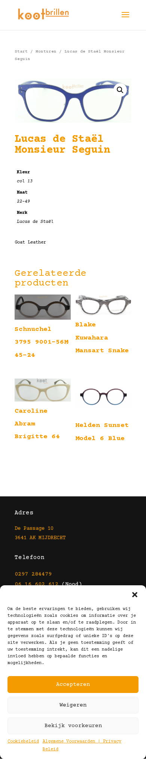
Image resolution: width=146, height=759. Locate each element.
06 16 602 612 (36, 584)
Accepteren (73, 684)
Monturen (46, 51)
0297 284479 (33, 574)
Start (21, 51)
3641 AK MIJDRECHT (40, 538)
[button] (135, 594)
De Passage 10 (34, 529)
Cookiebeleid (23, 741)
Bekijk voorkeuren (73, 726)
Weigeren (73, 705)
